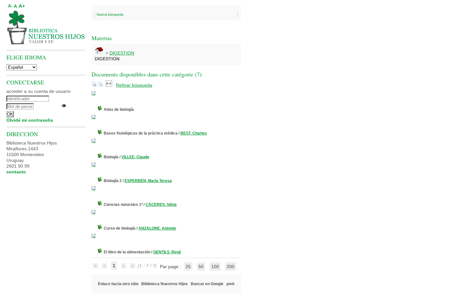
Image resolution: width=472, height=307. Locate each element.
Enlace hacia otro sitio (118, 284)
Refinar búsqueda (134, 85)
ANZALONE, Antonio (157, 228)
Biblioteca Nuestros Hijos (164, 284)
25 (188, 266)
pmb (230, 284)
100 (215, 266)
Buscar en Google (207, 284)
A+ (22, 6)
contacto (16, 171)
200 (230, 266)
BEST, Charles (193, 133)
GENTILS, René (167, 252)
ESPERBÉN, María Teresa (148, 181)
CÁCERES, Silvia (161, 204)
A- (10, 6)
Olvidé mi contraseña (29, 120)
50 (201, 266)
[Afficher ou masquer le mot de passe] (64, 105)
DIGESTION (121, 53)
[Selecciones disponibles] (109, 85)
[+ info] (94, 93)
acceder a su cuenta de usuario (38, 91)
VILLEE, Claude (135, 157)
